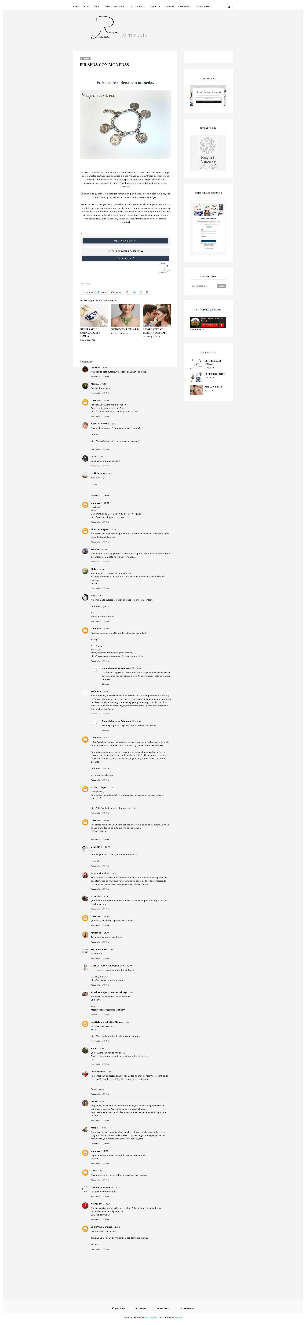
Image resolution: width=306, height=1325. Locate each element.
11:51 (104, 384)
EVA (93, 595)
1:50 (101, 1101)
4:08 (104, 1128)
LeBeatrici (96, 847)
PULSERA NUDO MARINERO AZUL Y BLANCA (90, 333)
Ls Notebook (98, 473)
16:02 (100, 596)
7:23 (106, 1151)
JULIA (94, 1101)
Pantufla (95, 896)
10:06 (118, 1187)
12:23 (106, 400)
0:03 (102, 1048)
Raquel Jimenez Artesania (116, 668)
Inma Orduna (98, 1071)
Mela (93, 569)
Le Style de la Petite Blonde (107, 1022)
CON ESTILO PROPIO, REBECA (107, 965)
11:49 (105, 367)
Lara (93, 456)
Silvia (94, 1048)
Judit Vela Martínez (102, 1227)
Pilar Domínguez (100, 529)
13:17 (100, 457)
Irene (94, 1170)
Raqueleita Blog (100, 873)
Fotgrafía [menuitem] (183, 7)
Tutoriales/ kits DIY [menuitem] (113, 7)
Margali (95, 1127)
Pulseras (85, 284)
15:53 (104, 549)
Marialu (95, 384)
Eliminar (105, 377)
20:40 (117, 1227)
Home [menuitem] (76, 7)
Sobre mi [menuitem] (169, 7)
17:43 (110, 787)
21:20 (106, 933)
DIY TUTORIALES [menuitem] (203, 7)
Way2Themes (150, 1317)
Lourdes (95, 367)
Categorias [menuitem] (137, 7)
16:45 (105, 691)
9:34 (101, 1171)
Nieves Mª (96, 1203)
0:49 (110, 1072)
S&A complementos (102, 1187)
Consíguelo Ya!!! (125, 258)
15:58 (101, 569)
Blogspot (177, 1317)
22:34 (129, 966)
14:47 (114, 529)
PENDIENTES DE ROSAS (213, 362)
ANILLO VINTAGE (213, 386)
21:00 (106, 916)
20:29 (105, 896)
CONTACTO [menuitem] (155, 7)
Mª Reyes (96, 932)
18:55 (106, 820)
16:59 (106, 738)
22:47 (131, 992)
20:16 (113, 873)
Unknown (96, 400)
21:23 (113, 949)
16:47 (138, 721)
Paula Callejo (98, 787)
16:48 (138, 668)
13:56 (106, 503)
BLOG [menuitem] (86, 7)
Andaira (95, 549)
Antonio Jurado (99, 949)
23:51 (127, 1022)
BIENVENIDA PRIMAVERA (125, 329)
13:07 (113, 424)
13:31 (110, 473)
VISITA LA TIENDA (125, 241)
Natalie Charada (100, 423)
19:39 (107, 847)
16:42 (106, 629)
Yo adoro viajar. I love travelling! (109, 992)
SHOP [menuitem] (96, 7)
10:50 (107, 1204)
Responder (95, 377)
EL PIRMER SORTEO (215, 374)
